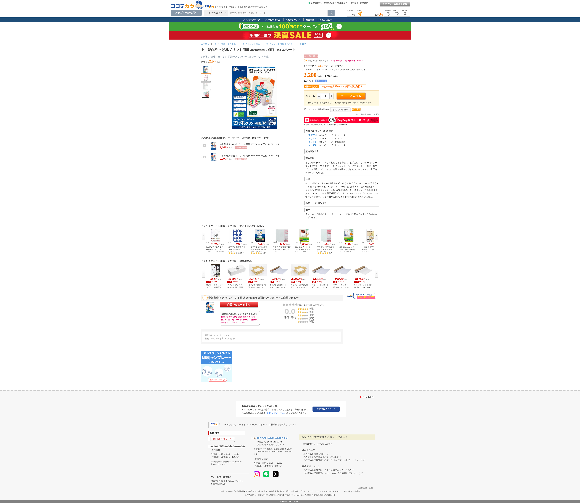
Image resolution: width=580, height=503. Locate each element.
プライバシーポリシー (309, 491)
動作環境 (356, 491)
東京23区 (312, 135)
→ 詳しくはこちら (237, 322)
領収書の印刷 (317, 495)
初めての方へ (316, 3)
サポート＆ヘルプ (227, 491)
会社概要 (240, 491)
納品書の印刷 (329, 495)
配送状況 (279, 495)
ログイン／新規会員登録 (394, 4)
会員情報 (261, 495)
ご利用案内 (364, 3)
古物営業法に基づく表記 (279, 491)
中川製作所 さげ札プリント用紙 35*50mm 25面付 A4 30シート (250, 155)
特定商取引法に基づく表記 (256, 491)
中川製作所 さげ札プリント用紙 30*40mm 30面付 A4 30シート (250, 144)
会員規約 (294, 491)
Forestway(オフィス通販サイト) (336, 3)
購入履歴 (270, 495)
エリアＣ (312, 145)
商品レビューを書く (238, 304)
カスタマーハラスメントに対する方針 (335, 491)
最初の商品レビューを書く (319, 61)
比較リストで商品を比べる (318, 109)
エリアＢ (312, 142)
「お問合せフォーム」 (275, 413)
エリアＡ (312, 138)
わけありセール (273, 20)
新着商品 (310, 20)
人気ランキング (293, 20)
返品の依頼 (305, 495)
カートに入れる (351, 96)
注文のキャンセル (292, 495)
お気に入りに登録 (340, 110)
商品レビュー (325, 20)
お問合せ (354, 3)
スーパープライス (251, 20)
